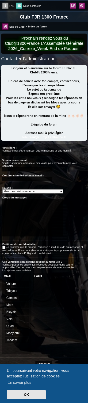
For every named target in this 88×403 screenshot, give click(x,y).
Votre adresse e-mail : (15, 160)
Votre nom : (9, 147)
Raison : (7, 187)
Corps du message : (14, 197)
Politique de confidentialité (38, 253)
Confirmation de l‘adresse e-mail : (23, 175)
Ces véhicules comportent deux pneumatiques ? (32, 261)
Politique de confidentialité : (19, 244)
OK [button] (26, 394)
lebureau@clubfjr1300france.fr (44, 137)
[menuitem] (8, 6)
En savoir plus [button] (19, 382)
